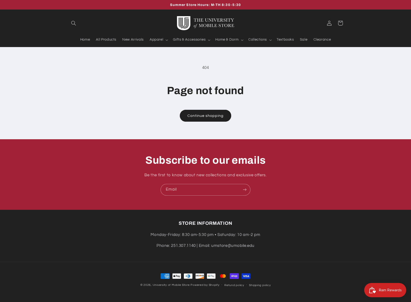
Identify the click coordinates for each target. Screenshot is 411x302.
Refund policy (234, 285)
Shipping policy (260, 285)
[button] (73, 23)
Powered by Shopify (205, 285)
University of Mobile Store (171, 285)
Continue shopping (205, 116)
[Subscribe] (244, 190)
